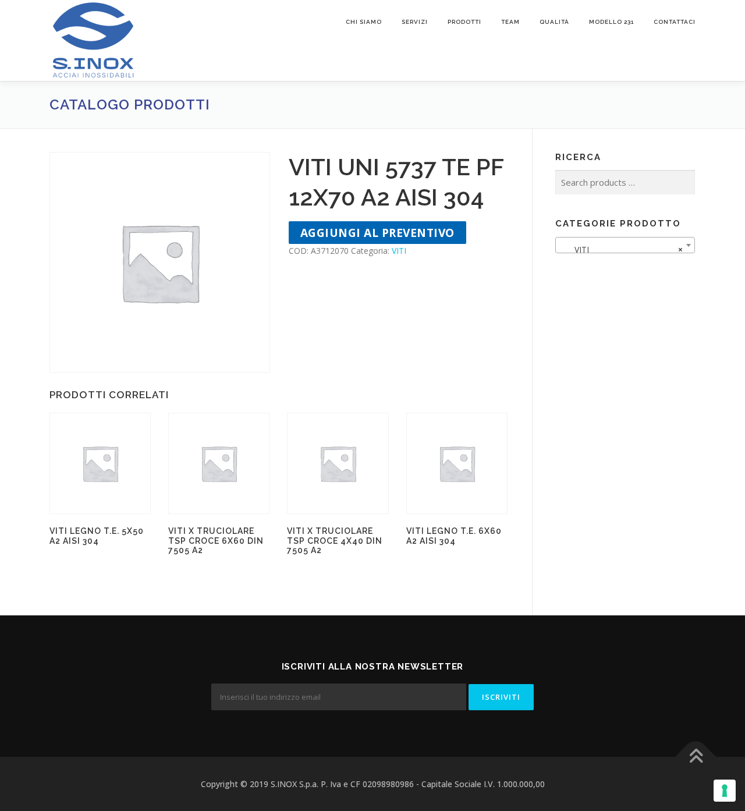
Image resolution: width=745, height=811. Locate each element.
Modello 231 (611, 22)
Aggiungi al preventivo (377, 232)
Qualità (554, 22)
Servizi (415, 22)
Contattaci (675, 22)
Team (510, 22)
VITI (399, 250)
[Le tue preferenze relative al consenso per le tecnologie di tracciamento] (725, 791)
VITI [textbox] (621, 249)
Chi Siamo (364, 22)
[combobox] (625, 245)
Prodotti (464, 22)
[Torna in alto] (695, 756)
